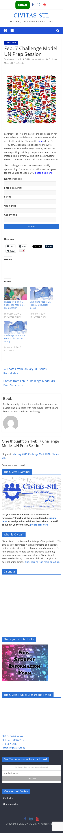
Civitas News (11, 42)
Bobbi (27, 59)
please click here (39, 524)
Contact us (8, 798)
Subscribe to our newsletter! (31, 767)
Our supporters (11, 804)
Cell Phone (10, 214)
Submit (31, 226)
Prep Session (19, 63)
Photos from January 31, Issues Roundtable (25, 371)
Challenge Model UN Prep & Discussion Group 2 (14, 338)
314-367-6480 (9, 744)
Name (13, 178)
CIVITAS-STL (31, 15)
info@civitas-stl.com (13, 748)
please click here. (43, 172)
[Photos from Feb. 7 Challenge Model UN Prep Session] (15, 293)
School (8, 196)
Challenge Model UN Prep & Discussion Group (40, 304)
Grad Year (10, 205)
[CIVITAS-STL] (5, 30)
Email (13, 187)
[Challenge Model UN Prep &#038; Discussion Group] (41, 293)
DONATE (23, 5)
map (41, 141)
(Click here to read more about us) (42, 561)
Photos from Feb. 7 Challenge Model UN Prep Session (14, 304)
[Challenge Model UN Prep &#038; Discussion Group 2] (15, 327)
